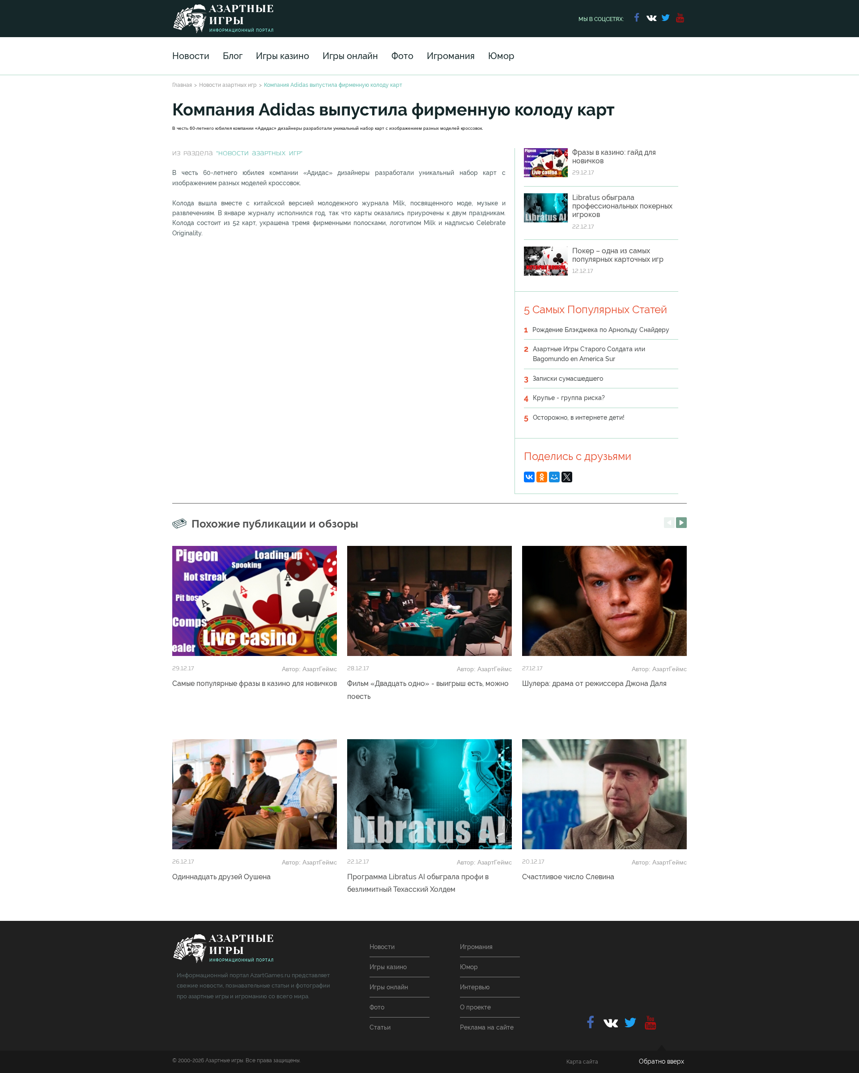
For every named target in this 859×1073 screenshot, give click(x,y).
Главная (182, 85)
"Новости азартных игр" (259, 153)
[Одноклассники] (541, 477)
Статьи (380, 1027)
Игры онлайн (350, 56)
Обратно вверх (661, 1061)
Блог (232, 56)
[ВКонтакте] (529, 477)
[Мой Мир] (554, 477)
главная (223, 948)
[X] (566, 477)
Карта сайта (582, 1062)
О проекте (475, 1007)
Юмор (501, 56)
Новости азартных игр (228, 85)
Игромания (451, 56)
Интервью (474, 987)
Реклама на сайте (487, 1027)
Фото (402, 56)
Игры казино (282, 56)
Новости (190, 56)
